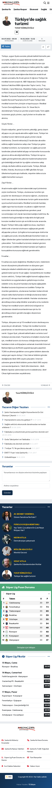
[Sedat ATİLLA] (7, 563)
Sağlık (44, 9)
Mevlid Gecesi (20, 553)
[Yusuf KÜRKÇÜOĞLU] (7, 21)
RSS (9, 777)
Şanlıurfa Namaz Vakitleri (14, 749)
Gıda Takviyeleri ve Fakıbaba (17, 440)
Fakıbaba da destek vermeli (17, 444)
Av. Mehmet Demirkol (24, 514)
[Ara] (45, 3)
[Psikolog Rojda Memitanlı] (7, 527)
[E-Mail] (17, 32)
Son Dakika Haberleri (12, 766)
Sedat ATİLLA (20, 561)
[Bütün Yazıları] (49, 407)
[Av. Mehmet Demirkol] (7, 516)
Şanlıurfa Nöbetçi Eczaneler (10, 741)
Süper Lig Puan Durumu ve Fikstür (13, 759)
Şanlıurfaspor (20, 9)
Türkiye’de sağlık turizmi (25, 576)
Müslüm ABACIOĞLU (23, 549)
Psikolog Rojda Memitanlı (26, 524)
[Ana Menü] (48, 3)
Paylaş (7, 46)
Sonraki (44, 385)
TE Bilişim (31, 784)
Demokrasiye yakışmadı (24, 541)
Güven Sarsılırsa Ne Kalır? (25, 517)
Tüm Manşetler (36, 757)
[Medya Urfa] (11, 3)
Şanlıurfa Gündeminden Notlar (27, 564)
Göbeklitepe (10, 457)
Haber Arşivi (35, 766)
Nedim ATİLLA (20, 538)
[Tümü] (49, 507)
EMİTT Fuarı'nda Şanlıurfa (16, 453)
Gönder (7, 493)
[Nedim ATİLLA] (7, 539)
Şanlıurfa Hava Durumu (39, 740)
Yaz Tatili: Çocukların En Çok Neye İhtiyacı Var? (29, 529)
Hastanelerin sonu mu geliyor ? (18, 420)
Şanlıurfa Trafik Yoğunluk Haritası (38, 750)
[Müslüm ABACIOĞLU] (7, 551)
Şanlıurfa (6, 9)
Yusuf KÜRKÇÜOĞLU (24, 28)
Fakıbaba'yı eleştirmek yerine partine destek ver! (26, 432)
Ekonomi (34, 9)
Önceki (7, 385)
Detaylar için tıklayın (26, 648)
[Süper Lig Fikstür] (49, 657)
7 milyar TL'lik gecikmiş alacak (18, 448)
